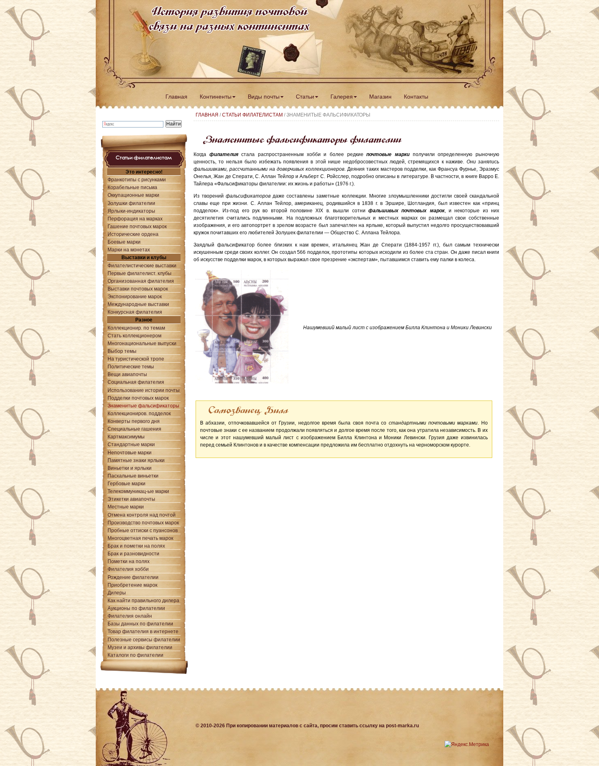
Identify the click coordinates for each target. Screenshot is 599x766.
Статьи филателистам (252, 115)
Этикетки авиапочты (131, 499)
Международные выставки (138, 304)
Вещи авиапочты (127, 374)
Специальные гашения (134, 428)
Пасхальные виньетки (133, 475)
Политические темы (131, 366)
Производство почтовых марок (143, 522)
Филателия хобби (128, 569)
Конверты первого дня (134, 421)
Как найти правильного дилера (143, 600)
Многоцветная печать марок (140, 538)
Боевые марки (124, 241)
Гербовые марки (126, 483)
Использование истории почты (144, 390)
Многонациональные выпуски (142, 343)
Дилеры (117, 592)
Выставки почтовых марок (138, 288)
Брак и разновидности (133, 553)
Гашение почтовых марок (137, 226)
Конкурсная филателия (135, 312)
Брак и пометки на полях (136, 545)
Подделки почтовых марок (138, 398)
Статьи (305, 96)
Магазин (380, 96)
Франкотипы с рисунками (137, 179)
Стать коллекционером (134, 335)
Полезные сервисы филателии (144, 639)
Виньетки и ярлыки (130, 468)
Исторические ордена (133, 234)
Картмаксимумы (126, 436)
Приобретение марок (132, 585)
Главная (176, 96)
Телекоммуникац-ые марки (138, 491)
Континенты (215, 96)
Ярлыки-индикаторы (131, 211)
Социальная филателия (136, 382)
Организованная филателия (141, 281)
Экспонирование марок (135, 296)
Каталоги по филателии (135, 655)
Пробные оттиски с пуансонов (143, 530)
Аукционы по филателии (136, 608)
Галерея (341, 96)
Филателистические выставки (142, 265)
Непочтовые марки (130, 452)
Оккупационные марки (133, 195)
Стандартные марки (131, 444)
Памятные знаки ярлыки (136, 460)
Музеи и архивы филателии (140, 647)
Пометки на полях (129, 561)
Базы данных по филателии (140, 623)
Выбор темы (122, 351)
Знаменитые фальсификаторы (143, 405)
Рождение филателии (133, 577)
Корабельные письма (132, 187)
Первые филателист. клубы (140, 273)
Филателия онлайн (130, 616)
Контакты (416, 96)
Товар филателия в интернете (143, 631)
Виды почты (264, 96)
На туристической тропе (136, 358)
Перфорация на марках (135, 218)
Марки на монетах (129, 249)
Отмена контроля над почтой (142, 514)
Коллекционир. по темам (136, 327)
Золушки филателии (131, 203)
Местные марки (126, 506)
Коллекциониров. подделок (139, 413)
